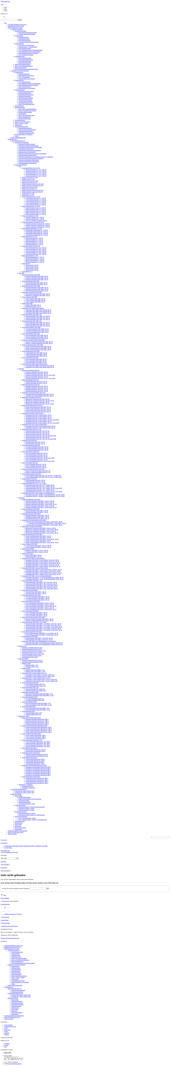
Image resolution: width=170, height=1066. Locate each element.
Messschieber (18, 796)
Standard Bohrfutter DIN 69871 (31, 509)
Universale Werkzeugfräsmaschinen (28, 42)
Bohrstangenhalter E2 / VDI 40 (34, 243)
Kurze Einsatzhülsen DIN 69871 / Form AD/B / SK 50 (41, 609)
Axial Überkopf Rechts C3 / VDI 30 (36, 201)
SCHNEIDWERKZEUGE (19, 789)
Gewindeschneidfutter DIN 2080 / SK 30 (37, 329)
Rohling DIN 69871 (27, 553)
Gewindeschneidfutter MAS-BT (31, 445)
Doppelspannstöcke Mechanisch (27, 155)
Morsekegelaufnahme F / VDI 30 (35, 259)
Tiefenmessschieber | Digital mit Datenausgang (31, 807)
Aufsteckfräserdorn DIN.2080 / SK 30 (36, 353)
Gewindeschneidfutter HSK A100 (35, 700)
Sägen (16, 136)
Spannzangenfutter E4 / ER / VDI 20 (36, 249)
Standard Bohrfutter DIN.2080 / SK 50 (36, 282)
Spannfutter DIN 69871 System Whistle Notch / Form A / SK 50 (44, 572)
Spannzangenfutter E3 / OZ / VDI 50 (36, 176)
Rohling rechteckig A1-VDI (30, 177)
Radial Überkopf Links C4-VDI (31, 206)
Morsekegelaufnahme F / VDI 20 (35, 257)
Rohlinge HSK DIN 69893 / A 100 (35, 671)
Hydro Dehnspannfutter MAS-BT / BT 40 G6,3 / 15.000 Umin (43, 475)
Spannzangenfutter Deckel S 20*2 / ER (33, 654)
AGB (5, 1028)
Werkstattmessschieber (24, 802)
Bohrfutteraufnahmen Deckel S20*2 (32, 649)
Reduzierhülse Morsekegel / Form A (36, 749)
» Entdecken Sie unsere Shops (9, 926)
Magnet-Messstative (20, 827)
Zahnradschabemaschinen (25, 131)
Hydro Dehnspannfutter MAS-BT (31, 474)
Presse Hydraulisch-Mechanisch (27, 110)
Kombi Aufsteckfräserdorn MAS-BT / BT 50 (38, 412)
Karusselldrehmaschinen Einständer (28, 53)
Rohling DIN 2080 (27, 303)
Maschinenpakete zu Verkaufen (23, 134)
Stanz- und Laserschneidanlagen (27, 109)
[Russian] (5, 9)
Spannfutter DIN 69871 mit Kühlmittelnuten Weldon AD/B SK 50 (44, 644)
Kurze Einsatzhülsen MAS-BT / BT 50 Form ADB (40, 461)
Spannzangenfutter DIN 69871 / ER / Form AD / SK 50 (41, 587)
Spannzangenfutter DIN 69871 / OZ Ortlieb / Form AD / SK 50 (43, 628)
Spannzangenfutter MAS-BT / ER (31, 429)
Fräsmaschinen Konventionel (26, 78)
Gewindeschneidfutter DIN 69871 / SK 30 (37, 596)
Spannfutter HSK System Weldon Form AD (34, 673)
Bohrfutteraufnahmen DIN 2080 (31, 286)
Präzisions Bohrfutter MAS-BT (30, 370)
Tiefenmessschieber (20, 805)
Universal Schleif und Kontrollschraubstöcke (30, 158)
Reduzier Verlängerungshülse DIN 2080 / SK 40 (39, 341)
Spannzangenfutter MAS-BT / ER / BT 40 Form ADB (41, 435)
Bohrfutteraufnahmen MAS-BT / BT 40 (37, 389)
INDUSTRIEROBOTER (18, 137)
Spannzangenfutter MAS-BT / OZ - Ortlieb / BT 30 (40, 485)
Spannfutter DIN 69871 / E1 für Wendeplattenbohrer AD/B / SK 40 (44, 577)
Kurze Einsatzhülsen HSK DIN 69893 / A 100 (39, 705)
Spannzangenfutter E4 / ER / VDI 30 (36, 251)
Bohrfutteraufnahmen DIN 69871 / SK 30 (37, 515)
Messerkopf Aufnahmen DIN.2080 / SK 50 (38, 295)
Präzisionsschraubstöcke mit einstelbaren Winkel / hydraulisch (35, 157)
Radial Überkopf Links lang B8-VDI (32, 192)
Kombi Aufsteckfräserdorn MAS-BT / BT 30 (38, 407)
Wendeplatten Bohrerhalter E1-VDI (32, 228)
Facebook (7, 1043)
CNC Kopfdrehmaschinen (25, 55)
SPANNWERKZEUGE (18, 141)
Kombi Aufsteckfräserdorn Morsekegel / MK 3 (39, 729)
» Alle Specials (5, 917)
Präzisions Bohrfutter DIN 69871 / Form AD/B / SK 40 (41, 504)
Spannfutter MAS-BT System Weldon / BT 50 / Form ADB (42, 423)
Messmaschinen (19, 106)
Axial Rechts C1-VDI (28, 193)
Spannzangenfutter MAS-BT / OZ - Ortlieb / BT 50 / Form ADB (44, 491)
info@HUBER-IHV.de (15, 1063)
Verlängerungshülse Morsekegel (31, 753)
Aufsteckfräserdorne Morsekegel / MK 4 (37, 781)
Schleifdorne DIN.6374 (28, 788)
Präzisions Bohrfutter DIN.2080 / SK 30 (37, 276)
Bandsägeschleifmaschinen (25, 94)
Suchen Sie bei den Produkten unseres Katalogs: (15, 888)
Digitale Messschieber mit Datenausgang (29, 799)
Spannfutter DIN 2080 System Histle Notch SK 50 (40, 367)
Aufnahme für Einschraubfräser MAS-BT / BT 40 (40, 394)
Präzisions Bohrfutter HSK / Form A (32, 660)
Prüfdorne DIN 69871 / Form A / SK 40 (37, 550)
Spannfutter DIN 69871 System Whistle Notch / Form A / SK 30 (44, 569)
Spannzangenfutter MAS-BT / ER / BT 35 (37, 432)
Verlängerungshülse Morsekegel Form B (37, 756)
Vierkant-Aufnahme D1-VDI (30, 216)
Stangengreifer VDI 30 (32, 267)
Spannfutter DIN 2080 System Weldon (33, 308)
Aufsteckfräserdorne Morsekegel (31, 776)
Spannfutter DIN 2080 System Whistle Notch (34, 364)
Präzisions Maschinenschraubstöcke (28, 145)
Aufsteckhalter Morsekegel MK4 (35, 762)
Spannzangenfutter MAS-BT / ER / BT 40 (37, 434)
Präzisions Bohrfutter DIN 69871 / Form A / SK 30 (40, 501)
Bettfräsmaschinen (23, 37)
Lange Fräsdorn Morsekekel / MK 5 (36, 738)
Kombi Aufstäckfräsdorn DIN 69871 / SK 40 (38, 537)
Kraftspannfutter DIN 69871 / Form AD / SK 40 (39, 638)
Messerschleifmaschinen (25, 99)
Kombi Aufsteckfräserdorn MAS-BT (32, 405)
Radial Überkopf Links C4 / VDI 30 (36, 211)
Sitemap (6, 1034)
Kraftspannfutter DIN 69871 (30, 636)
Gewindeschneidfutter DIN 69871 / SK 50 (37, 600)
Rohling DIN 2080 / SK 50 (33, 306)
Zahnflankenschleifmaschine (26, 133)
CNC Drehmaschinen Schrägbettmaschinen (30, 50)
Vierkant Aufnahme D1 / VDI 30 (35, 217)
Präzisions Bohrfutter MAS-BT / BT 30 (37, 372)
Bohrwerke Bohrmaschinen (22, 64)
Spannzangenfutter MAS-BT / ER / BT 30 (37, 431)
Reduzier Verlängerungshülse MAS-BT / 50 (38, 472)
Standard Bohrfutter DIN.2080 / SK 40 (36, 284)
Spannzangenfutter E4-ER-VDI (31, 246)
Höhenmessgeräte (20, 821)
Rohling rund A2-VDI (28, 179)
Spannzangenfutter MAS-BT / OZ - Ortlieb (34, 483)
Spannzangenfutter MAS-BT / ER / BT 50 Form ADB (41, 439)
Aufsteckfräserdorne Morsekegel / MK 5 (37, 783)
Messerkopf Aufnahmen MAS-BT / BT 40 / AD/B (40, 400)
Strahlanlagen (22, 114)
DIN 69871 (21, 498)
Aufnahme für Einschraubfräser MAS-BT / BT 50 (40, 396)
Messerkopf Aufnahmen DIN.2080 (32, 292)
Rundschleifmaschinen (24, 63)
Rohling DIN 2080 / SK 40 (33, 305)
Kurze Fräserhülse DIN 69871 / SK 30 (36, 612)
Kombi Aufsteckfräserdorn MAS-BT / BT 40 (38, 410)
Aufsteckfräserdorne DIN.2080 (30, 351)
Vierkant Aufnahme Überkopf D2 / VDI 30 (38, 223)
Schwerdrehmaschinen (24, 48)
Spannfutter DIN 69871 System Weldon (33, 558)
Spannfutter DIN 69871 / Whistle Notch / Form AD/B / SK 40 (43, 571)
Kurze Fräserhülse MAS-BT (30, 463)
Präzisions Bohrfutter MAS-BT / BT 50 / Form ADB (40, 378)
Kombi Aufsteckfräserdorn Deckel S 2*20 (34, 651)
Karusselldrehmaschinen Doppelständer (29, 51)
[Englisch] (5, 10)
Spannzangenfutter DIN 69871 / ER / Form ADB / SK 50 (42, 588)
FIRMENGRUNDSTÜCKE (16, 26)
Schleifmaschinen (20, 56)
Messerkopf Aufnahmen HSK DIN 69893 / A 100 (39, 695)
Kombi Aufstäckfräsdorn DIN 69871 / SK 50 (38, 541)
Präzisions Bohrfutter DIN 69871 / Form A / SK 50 (40, 506)
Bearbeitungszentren (20, 31)
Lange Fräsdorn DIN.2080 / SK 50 (35, 302)
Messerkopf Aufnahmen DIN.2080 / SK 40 (38, 294)
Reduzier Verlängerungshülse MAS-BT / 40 (38, 470)
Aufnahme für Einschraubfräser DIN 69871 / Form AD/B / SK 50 (44, 525)
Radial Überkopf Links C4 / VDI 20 (36, 209)
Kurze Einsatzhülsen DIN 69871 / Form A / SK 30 (40, 603)
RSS (5, 1046)
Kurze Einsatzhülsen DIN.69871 (31, 601)
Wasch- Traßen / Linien (21, 123)
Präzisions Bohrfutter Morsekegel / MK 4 (37, 722)
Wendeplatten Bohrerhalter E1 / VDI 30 (37, 231)
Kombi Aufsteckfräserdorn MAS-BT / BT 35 (38, 408)
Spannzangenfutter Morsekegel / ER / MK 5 (38, 746)
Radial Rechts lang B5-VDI (30, 187)
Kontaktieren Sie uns (10, 1026)
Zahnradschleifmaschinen (25, 102)
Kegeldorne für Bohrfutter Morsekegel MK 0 (38, 767)
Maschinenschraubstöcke (22, 142)
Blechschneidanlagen (21, 67)
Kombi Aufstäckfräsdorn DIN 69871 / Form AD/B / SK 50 (42, 542)
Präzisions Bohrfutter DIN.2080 (31, 274)
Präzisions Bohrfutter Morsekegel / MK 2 (37, 719)
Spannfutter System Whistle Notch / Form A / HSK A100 (42, 681)
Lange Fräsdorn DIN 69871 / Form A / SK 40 (38, 545)
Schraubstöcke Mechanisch (26, 149)
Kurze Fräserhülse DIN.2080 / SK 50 (36, 362)
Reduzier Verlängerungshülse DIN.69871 (33, 617)
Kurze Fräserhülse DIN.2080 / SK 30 (36, 359)
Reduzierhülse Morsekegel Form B (35, 751)
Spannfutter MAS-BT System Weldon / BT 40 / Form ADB (42, 419)
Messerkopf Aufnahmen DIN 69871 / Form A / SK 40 (41, 528)
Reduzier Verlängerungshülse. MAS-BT (33, 469)
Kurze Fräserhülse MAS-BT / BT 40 (36, 466)
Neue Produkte (5, 898)
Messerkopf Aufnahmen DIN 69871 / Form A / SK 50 (41, 531)
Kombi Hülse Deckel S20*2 (30, 657)
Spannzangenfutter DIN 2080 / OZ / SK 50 (38, 319)
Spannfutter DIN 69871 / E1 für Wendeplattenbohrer (36, 576)
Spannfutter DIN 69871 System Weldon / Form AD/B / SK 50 (43, 566)
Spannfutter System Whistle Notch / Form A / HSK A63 (41, 679)
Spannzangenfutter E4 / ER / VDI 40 (36, 252)
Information (4, 843)
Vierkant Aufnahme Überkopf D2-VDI (33, 222)
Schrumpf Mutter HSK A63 (33, 714)
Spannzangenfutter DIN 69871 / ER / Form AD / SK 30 (41, 582)
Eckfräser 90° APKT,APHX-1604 (24, 792)
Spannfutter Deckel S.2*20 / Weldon (32, 652)
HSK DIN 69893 (23, 659)
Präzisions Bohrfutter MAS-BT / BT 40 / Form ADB (40, 375)
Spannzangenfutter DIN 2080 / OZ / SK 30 (38, 316)
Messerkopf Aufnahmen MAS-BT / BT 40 (37, 399)
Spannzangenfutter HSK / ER (30, 687)
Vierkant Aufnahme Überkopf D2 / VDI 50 (38, 227)
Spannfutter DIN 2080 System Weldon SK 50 (38, 313)
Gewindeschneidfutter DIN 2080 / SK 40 (37, 330)
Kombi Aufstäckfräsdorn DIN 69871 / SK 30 (38, 536)
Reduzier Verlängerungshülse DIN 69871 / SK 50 (39, 620)
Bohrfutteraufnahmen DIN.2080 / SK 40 (37, 289)
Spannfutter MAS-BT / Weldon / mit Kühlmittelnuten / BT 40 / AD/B (45, 494)
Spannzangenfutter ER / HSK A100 (36, 690)
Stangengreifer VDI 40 (32, 268)
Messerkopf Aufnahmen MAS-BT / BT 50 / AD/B (40, 404)
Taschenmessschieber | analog (26, 804)
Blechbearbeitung (20, 107)
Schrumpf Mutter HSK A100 (34, 713)
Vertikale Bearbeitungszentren (26, 34)
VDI (19, 166)
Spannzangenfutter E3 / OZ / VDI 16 (36, 169)
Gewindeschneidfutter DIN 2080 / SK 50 (37, 332)
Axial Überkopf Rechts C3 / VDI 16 (36, 198)
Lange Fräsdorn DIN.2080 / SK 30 (35, 298)
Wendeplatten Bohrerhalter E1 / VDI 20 (37, 230)
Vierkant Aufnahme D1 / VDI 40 (35, 219)
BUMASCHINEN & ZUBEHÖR (17, 831)
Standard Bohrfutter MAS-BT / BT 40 (36, 381)
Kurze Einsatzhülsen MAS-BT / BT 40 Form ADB (40, 458)
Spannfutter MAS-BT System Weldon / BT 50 (39, 421)
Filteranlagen (18, 125)
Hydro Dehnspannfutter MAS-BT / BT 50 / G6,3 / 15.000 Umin (44, 477)
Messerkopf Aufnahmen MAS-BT (31, 397)
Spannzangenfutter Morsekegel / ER (32, 740)
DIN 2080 (21, 273)
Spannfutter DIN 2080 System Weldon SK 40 (38, 311)
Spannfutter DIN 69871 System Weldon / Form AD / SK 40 (42, 561)
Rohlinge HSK (26, 668)
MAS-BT (21, 368)
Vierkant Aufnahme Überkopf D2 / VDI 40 (38, 225)
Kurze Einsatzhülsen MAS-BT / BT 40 (36, 456)
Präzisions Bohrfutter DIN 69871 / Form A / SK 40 (40, 502)
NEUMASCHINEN (17, 29)
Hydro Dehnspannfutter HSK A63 (35, 684)
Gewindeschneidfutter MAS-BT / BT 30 (37, 447)
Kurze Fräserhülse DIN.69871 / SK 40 (36, 614)
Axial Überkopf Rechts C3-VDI (31, 196)
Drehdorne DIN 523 (27, 786)
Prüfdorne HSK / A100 (32, 666)
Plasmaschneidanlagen (24, 118)
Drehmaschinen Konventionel (26, 88)
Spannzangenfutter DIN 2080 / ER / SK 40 (38, 324)
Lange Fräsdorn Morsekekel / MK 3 (36, 735)
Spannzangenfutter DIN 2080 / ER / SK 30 (38, 322)
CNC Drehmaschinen (24, 82)
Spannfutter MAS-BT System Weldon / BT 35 (39, 416)
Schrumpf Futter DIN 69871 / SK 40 (36, 592)
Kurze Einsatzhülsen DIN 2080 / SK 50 (37, 338)
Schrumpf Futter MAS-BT (29, 440)
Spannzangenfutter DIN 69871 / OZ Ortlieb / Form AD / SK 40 (43, 625)
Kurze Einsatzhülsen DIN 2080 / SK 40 (37, 337)
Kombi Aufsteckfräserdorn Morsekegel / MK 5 (39, 732)
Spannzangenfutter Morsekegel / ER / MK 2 (38, 741)
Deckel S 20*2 (22, 646)
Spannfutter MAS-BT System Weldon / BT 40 (39, 418)
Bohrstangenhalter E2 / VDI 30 (34, 241)
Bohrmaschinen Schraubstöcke (27, 152)
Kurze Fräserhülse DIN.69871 (30, 611)
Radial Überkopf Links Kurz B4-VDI (32, 185)
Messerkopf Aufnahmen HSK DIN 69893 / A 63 (39, 694)
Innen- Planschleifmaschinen (26, 104)
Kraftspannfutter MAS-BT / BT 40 (35, 480)
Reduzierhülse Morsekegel (29, 748)
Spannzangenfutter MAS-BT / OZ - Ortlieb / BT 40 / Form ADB (44, 488)
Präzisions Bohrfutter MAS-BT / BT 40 (37, 373)
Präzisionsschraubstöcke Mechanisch (28, 160)
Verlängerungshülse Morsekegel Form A (37, 754)
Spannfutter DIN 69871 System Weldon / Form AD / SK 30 (42, 560)
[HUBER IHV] (5, 1)
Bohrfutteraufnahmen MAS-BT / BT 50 (37, 391)
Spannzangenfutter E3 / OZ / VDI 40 (36, 174)
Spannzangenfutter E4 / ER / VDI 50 (36, 254)
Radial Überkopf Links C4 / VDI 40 (36, 212)
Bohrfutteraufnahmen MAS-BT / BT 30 (37, 386)
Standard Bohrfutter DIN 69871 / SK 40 (37, 510)
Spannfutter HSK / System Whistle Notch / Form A (36, 678)
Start (5, 23)
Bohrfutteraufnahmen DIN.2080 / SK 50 (37, 290)
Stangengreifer (26, 263)
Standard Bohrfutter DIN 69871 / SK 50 (37, 512)
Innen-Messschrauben (21, 816)
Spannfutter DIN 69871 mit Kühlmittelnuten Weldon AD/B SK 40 (44, 643)
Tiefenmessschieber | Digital (26, 808)
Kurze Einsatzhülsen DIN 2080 (31, 333)
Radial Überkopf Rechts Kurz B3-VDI (33, 184)
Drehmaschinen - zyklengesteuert (27, 47)
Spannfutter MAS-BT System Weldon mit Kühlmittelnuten (38, 493)
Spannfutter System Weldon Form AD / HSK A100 (40, 676)
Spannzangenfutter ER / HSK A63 (35, 689)
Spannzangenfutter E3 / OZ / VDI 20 (36, 171)
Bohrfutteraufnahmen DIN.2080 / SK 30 (37, 287)
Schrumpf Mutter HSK (28, 711)
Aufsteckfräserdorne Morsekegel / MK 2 (37, 778)
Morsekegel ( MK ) (23, 716)
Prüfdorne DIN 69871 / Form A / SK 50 (37, 552)
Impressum (7, 1030)
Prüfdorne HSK (26, 663)
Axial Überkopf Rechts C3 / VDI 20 (36, 200)
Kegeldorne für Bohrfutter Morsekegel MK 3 (38, 772)
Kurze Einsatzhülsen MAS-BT (30, 451)
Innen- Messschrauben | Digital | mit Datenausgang (32, 819)
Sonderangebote (5, 904)
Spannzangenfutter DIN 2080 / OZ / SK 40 (38, 318)
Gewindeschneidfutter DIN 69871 (31, 595)
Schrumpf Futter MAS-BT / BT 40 (35, 442)
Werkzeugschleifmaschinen (26, 91)
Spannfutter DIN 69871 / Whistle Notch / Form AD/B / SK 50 (43, 574)
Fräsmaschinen (19, 35)
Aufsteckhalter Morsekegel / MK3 (35, 760)
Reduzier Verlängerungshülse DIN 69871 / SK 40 (39, 619)
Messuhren (18, 826)
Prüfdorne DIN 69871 (28, 549)
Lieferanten (4, 867)
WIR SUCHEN (12, 834)
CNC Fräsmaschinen (24, 77)
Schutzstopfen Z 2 (27, 271)
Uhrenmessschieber (23, 800)
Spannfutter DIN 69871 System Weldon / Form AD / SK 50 (42, 564)
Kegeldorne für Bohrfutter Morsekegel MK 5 (38, 775)
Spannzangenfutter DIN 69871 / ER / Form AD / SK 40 (41, 584)
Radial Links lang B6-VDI (29, 188)
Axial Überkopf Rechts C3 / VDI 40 (36, 203)
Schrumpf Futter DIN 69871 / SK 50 (36, 593)
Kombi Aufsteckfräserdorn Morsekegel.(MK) (34, 725)
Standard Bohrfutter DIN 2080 (30, 281)
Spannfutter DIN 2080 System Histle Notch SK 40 (40, 365)
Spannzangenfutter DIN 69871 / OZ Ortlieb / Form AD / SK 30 (43, 623)
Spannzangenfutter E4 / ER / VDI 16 (36, 247)
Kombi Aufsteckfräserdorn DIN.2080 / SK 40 (38, 348)
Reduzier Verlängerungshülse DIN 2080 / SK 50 (39, 343)
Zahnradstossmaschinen (25, 128)
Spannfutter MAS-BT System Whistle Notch (34, 424)
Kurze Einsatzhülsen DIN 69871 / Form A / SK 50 (40, 608)
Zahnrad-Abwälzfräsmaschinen (27, 129)
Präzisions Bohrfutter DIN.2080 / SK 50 (37, 279)
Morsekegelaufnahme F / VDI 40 (35, 260)
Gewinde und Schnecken (25, 101)
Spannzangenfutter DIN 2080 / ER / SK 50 (38, 325)
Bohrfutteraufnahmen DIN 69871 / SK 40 (37, 517)
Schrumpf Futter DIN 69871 (30, 590)
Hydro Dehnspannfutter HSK (30, 682)
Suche (6, 1031)
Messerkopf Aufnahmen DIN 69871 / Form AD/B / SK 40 (42, 529)
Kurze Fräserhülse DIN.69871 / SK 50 (36, 615)
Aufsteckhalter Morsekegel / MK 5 (35, 764)
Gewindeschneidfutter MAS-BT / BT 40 (37, 448)
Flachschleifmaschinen (24, 58)
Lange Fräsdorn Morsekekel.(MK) (31, 733)
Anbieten (6, 1033)
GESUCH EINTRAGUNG (16, 832)
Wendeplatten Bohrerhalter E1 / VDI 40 (37, 233)
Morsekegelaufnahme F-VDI (30, 255)
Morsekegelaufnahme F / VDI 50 (35, 262)
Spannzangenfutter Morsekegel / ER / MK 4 (38, 745)
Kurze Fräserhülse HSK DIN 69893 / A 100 (38, 709)
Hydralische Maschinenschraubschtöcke (29, 150)
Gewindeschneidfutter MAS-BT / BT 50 (37, 450)
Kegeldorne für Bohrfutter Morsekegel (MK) (34, 765)
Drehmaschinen (19, 43)
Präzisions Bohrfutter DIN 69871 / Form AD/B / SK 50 (41, 507)
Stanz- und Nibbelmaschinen (26, 115)
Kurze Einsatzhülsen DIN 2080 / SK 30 (37, 335)
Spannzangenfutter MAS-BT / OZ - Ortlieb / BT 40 (40, 486)
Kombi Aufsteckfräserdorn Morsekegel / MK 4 (39, 730)
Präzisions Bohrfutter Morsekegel (31, 717)
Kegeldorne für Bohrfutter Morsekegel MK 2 (38, 770)
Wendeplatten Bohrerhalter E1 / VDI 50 (37, 235)
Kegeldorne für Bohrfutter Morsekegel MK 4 (38, 773)
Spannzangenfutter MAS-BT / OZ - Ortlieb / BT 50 (40, 490)
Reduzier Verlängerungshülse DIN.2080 (33, 340)
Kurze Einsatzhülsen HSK (29, 702)
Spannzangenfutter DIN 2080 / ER (31, 321)
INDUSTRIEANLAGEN (15, 28)
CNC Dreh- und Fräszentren (26, 45)
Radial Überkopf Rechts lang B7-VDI (32, 190)
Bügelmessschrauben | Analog (26, 813)
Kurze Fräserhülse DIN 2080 (30, 357)
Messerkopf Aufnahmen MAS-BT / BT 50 (37, 402)
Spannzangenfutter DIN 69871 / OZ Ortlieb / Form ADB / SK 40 (44, 627)
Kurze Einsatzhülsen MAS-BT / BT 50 (36, 459)
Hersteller (3, 861)
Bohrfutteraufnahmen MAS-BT (31, 384)
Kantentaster (18, 829)
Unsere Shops (8, 847)
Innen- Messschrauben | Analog (27, 818)
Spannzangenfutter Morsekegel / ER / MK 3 (38, 743)
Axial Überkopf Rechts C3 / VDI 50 (36, 204)
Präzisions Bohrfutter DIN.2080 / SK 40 (37, 278)
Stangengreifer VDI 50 (32, 270)
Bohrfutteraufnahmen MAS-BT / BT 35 (37, 388)
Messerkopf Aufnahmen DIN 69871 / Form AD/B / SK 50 (42, 533)
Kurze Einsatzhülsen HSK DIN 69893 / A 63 (38, 703)
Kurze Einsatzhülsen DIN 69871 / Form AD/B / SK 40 (41, 606)
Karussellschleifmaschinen (25, 59)
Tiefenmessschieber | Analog (26, 810)
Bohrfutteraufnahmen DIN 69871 (31, 513)
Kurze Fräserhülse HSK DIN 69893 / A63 (37, 708)
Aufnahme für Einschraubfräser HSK (32, 662)
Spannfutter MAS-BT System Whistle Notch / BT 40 (40, 426)
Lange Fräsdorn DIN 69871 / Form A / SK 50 (38, 547)
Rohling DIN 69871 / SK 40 (34, 555)
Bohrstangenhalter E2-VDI (29, 236)
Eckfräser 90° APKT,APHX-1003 (24, 791)
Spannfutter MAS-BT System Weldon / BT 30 (39, 415)
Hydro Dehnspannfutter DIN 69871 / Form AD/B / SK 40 (42, 633)
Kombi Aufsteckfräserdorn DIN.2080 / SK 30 (38, 346)
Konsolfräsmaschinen (24, 40)
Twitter (6, 1045)
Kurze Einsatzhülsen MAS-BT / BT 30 (36, 453)
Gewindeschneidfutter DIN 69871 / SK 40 (37, 598)
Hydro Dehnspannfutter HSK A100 (36, 686)
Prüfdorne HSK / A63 (32, 665)
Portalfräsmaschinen (24, 39)
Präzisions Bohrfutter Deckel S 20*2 (32, 647)
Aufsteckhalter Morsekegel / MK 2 (35, 759)
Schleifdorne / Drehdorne (25, 784)
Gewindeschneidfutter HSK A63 (35, 698)
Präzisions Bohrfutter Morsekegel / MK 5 (37, 724)
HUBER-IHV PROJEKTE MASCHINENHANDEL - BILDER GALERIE (25, 846)
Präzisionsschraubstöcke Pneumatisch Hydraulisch (32, 153)
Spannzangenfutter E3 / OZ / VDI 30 (36, 173)
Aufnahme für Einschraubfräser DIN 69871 (34, 520)
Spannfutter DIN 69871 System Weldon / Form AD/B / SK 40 (43, 563)
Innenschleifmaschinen (24, 61)
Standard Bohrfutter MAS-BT (30, 380)
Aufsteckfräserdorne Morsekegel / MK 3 (37, 780)
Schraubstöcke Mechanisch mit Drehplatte (30, 147)
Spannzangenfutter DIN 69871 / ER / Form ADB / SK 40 (42, 585)
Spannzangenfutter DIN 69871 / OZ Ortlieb (34, 622)
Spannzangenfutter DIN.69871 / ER (32, 580)
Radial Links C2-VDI (28, 195)
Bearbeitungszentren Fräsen (26, 75)
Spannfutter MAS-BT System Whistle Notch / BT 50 (40, 427)
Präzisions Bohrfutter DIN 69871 (31, 499)
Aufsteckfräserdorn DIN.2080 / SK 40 (36, 354)
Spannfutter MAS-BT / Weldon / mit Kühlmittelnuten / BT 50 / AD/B (45, 496)
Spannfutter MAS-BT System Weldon (32, 413)
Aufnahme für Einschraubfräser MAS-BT (33, 392)
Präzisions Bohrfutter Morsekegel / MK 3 (37, 721)
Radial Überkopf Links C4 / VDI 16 (36, 208)
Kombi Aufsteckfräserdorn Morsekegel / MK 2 (39, 727)
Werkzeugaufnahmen (21, 165)
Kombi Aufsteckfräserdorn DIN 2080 (32, 345)
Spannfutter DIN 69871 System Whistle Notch (35, 568)
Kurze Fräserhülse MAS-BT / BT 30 (36, 464)
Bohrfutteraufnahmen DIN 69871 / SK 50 (37, 518)
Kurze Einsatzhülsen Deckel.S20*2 (32, 655)
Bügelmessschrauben (21, 811)
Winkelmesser (19, 823)
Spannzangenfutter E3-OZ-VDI (31, 168)
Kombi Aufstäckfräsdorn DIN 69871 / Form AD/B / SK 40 (42, 539)
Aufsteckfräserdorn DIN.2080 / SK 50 (36, 356)
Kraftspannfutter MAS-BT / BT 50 (35, 482)
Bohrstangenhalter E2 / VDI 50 (34, 244)
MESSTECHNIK (16, 794)
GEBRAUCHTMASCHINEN (20, 71)
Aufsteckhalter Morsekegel (29, 757)
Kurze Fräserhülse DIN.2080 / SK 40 (36, 361)
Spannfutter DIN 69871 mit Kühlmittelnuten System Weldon (39, 641)
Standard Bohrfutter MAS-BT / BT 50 (36, 383)
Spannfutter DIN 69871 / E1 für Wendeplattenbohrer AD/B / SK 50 (44, 579)
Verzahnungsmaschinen (21, 126)
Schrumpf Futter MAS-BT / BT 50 (35, 443)
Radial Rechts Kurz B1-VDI (30, 180)
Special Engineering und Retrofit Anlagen (26, 69)
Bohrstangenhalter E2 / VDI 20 (34, 239)
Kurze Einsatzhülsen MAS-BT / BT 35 (36, 455)
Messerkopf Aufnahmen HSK (30, 692)
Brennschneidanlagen (24, 117)
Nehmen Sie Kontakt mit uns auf (10, 938)
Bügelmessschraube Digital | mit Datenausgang (31, 815)
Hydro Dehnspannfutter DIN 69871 (32, 631)
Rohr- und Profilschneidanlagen (24, 66)
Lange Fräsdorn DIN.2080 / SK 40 (35, 300)
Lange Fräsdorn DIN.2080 (29, 297)
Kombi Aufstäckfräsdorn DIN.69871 (32, 534)
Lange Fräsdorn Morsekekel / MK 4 (36, 737)
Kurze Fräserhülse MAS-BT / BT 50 (36, 467)
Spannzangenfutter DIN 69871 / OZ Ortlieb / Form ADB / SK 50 (44, 630)
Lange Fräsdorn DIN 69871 (30, 544)
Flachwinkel (18, 824)
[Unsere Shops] (5, 923)
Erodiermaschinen (20, 120)
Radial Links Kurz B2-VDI (29, 182)
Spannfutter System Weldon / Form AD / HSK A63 (40, 674)
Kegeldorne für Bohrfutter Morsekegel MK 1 (38, 768)
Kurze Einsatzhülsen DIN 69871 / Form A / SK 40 (40, 604)
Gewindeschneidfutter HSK (30, 697)
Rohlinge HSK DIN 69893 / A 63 (35, 670)
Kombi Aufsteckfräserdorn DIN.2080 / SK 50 (38, 349)
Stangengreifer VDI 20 (32, 265)
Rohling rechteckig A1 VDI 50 (13, 914)
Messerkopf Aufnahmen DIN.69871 (32, 526)
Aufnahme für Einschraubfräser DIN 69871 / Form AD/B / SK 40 (44, 521)
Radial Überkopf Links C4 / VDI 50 (36, 214)
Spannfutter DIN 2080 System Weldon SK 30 (38, 310)
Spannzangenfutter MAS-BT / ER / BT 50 (37, 437)
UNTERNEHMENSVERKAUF (17, 24)
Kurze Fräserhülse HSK (28, 706)
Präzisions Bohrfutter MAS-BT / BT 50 (37, 376)
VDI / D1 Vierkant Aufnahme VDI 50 (36, 220)
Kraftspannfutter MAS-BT (29, 478)
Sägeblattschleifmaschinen (25, 98)
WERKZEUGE (12, 139)
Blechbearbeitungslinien (25, 112)
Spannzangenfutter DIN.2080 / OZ (32, 314)
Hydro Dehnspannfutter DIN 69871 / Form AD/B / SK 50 (42, 635)
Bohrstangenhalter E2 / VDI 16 (34, 238)
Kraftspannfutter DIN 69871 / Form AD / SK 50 (39, 639)
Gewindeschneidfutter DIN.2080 (31, 327)
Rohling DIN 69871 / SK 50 (34, 557)
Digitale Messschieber (24, 797)
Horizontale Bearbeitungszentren (27, 32)
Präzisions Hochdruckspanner (26, 144)
